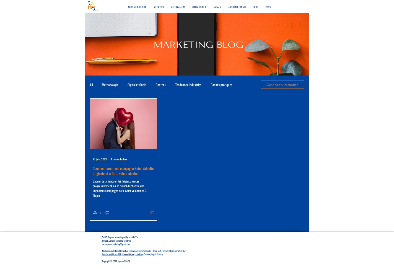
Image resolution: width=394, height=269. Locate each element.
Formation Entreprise (128, 251)
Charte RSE (116, 254)
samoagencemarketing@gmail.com (116, 244)
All (91, 85)
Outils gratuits (175, 251)
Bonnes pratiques (221, 85)
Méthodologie (110, 85)
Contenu (161, 85)
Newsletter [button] (106, 254)
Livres (131, 254)
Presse (125, 254)
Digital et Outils (137, 85)
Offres (116, 251)
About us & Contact (160, 251)
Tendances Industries (188, 85)
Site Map (139, 254)
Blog (183, 251)
